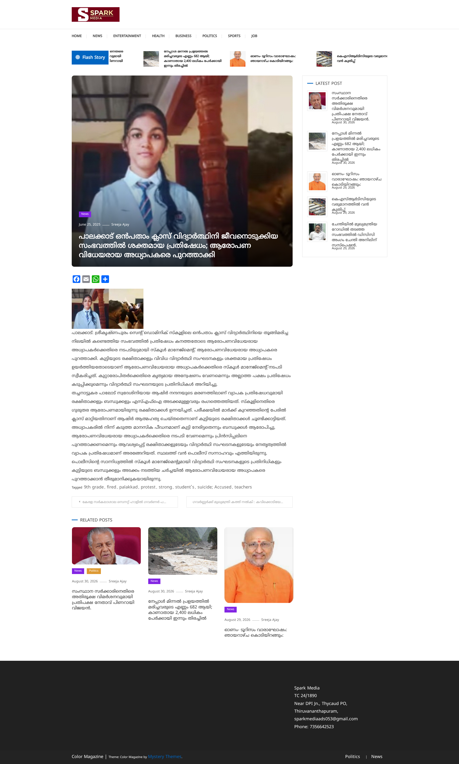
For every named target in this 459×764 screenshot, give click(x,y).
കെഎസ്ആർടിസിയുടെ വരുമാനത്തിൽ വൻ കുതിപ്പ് (353, 58)
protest (148, 487)
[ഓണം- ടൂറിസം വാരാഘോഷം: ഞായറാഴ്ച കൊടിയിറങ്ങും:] (317, 182)
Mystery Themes (164, 757)
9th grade (94, 487)
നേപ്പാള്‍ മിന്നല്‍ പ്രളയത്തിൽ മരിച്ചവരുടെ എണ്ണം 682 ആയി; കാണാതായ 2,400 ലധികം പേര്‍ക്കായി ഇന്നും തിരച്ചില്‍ (179, 59)
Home (77, 36)
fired (111, 487)
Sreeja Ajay (120, 225)
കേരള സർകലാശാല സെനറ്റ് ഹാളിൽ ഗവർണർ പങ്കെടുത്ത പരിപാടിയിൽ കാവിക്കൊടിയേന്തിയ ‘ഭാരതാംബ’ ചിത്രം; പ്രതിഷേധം (130, 502)
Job (254, 36)
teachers (243, 487)
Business (183, 36)
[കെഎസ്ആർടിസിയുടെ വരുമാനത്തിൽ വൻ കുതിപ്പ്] (317, 207)
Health (158, 36)
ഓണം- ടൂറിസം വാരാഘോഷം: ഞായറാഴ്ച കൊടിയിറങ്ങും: (259, 58)
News (97, 36)
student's (184, 487)
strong (165, 487)
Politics (209, 36)
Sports (234, 36)
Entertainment (127, 36)
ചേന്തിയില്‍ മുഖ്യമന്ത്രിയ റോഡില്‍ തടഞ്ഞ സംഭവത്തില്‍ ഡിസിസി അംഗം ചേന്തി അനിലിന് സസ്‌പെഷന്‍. (354, 235)
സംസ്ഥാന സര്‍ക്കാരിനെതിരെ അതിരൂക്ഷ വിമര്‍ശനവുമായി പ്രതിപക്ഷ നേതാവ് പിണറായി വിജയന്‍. (103, 600)
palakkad (128, 487)
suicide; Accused (214, 487)
